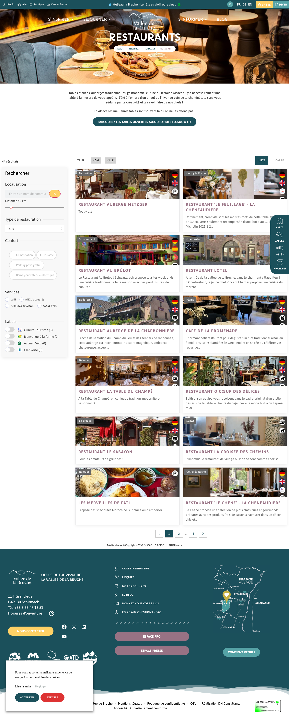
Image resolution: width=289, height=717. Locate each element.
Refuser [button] (52, 697)
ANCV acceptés (34, 299)
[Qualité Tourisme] (20, 330)
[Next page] (203, 534)
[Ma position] (55, 194)
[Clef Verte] (20, 350)
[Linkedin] (84, 627)
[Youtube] (64, 637)
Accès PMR (50, 305)
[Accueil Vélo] (20, 343)
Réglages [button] (41, 686)
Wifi (13, 299)
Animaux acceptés (22, 305)
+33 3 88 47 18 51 (29, 607)
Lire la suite (23, 686)
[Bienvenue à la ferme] (20, 336)
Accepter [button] (27, 697)
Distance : (15, 200)
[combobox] (27, 194)
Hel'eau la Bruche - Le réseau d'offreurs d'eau (144, 4)
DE (244, 4)
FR (239, 4)
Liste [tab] (262, 160)
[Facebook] (64, 627)
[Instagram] (74, 627)
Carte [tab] (279, 160)
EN (250, 4)
